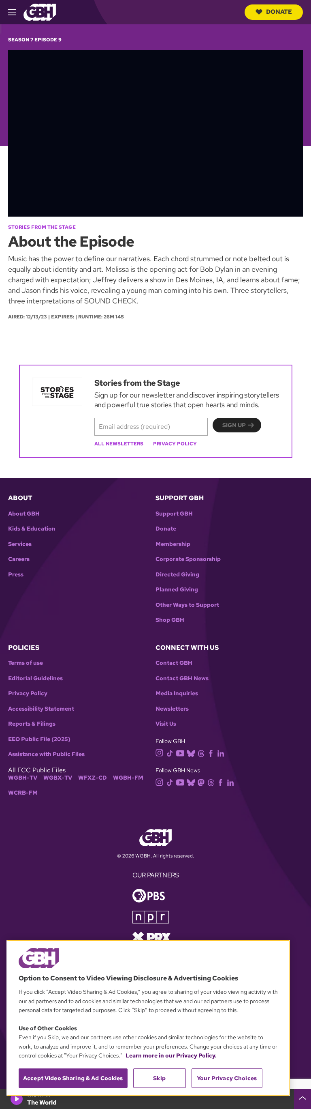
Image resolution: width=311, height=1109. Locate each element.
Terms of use (25, 663)
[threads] (201, 752)
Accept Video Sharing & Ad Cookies (73, 1078)
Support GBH (174, 513)
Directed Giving (177, 574)
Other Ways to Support (187, 605)
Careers (19, 559)
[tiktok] (169, 752)
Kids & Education (31, 528)
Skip (159, 1078)
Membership (173, 544)
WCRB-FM (23, 792)
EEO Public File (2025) (39, 739)
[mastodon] (201, 782)
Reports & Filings (31, 723)
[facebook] (210, 752)
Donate (279, 12)
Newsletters (172, 708)
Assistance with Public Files (46, 754)
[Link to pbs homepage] (148, 895)
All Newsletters (118, 444)
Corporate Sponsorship (188, 559)
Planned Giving (177, 589)
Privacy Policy (175, 444)
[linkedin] (220, 752)
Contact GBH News (182, 678)
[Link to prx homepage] (151, 937)
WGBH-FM (128, 777)
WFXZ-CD (92, 777)
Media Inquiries (177, 693)
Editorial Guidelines (35, 678)
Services (20, 544)
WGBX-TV (57, 777)
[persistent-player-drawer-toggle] (302, 1099)
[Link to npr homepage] (150, 916)
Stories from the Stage (42, 227)
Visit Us (166, 723)
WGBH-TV (22, 777)
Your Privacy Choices (227, 1078)
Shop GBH (170, 620)
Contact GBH (174, 663)
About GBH (24, 513)
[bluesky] (191, 752)
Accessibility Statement (41, 708)
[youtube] (180, 752)
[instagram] (160, 752)
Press (15, 574)
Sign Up (234, 425)
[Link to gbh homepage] (39, 11)
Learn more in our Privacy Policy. (171, 1055)
